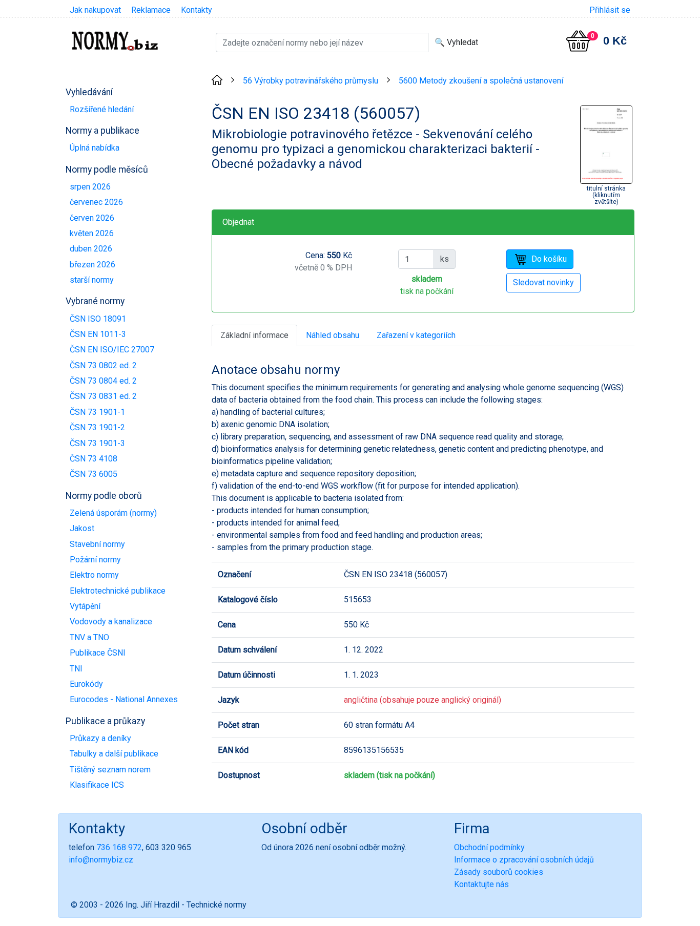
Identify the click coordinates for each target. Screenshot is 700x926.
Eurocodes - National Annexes (124, 699)
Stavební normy (97, 544)
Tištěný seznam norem (110, 769)
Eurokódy (86, 684)
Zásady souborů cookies (498, 872)
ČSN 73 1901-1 (97, 412)
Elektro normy (94, 575)
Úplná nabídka (94, 148)
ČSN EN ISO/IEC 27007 (112, 349)
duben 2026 (91, 249)
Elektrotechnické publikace (118, 591)
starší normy (92, 280)
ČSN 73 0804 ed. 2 (103, 381)
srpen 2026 (90, 187)
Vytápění (85, 606)
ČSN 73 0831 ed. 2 (103, 396)
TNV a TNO (89, 637)
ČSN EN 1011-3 (98, 334)
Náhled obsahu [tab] (332, 335)
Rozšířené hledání (102, 109)
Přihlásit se (609, 10)
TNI (76, 669)
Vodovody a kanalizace (111, 621)
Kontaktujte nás (481, 884)
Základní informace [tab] (254, 335)
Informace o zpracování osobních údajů (524, 860)
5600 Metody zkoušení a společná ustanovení (481, 81)
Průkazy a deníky (100, 738)
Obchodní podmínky (489, 847)
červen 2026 (92, 218)
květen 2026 (92, 233)
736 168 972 (119, 847)
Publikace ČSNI (98, 653)
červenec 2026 (96, 202)
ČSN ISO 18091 (98, 319)
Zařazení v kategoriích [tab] (416, 335)
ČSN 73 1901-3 (97, 443)
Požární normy (95, 559)
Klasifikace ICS (97, 785)
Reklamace (151, 10)
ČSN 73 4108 (93, 459)
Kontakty (196, 10)
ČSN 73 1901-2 (97, 427)
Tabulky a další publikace (114, 754)
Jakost (82, 528)
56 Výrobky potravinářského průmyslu (310, 81)
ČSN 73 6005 (93, 474)
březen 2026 (92, 264)
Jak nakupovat (95, 10)
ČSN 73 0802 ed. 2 (103, 365)
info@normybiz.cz (101, 860)
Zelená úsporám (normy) (113, 513)
